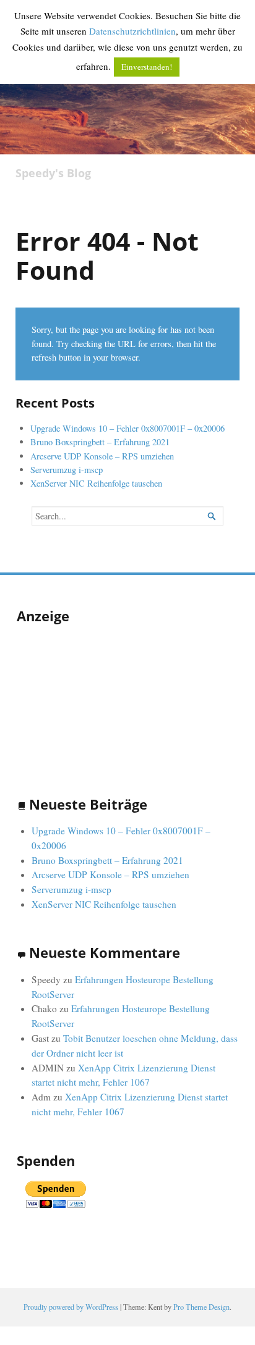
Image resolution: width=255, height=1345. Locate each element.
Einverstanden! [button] (146, 66)
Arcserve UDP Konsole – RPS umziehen (102, 456)
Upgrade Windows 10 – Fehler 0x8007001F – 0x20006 (127, 428)
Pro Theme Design (201, 1307)
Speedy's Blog (53, 173)
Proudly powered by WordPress (71, 1307)
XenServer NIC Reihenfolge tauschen (96, 483)
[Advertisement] (78, 697)
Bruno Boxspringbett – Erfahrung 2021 (100, 442)
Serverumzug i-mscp (66, 470)
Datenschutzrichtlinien (132, 31)
